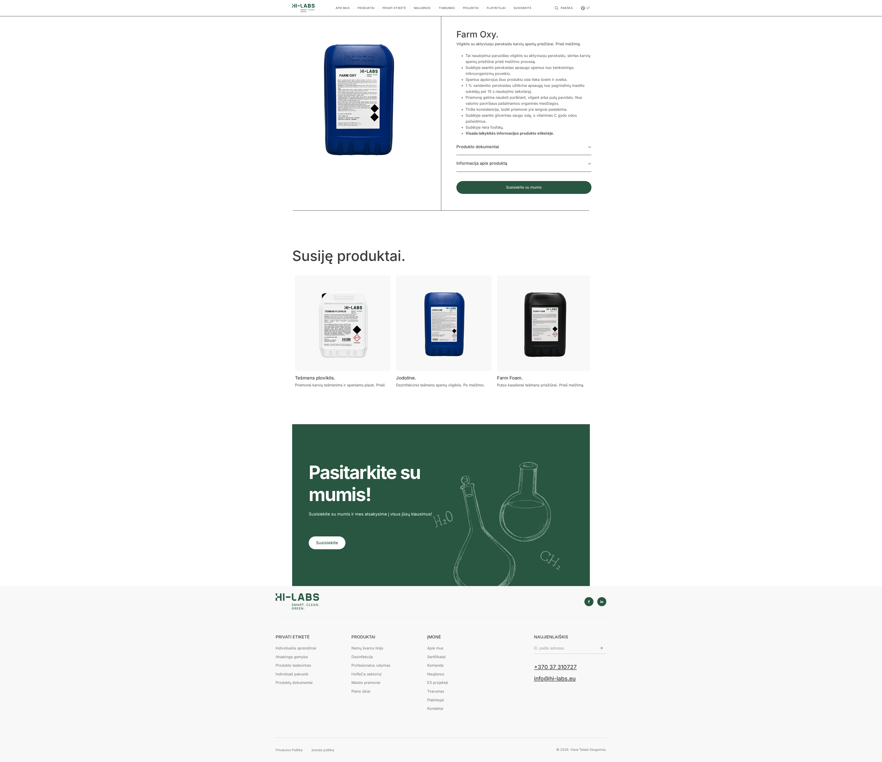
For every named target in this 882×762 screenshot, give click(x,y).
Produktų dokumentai (294, 682)
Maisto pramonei (365, 682)
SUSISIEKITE (522, 8)
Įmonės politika (323, 750)
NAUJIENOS (422, 8)
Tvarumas (435, 691)
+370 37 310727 (555, 667)
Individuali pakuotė (292, 674)
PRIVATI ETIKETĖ (394, 8)
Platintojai (435, 700)
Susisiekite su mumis (524, 187)
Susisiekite (327, 542)
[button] (343, 8)
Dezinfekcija (362, 656)
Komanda (435, 665)
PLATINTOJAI (496, 8)
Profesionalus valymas (370, 665)
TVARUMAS (447, 8)
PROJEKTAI (471, 8)
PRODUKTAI (366, 8)
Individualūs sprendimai (296, 648)
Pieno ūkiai (360, 691)
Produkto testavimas (293, 665)
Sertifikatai (436, 656)
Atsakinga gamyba (292, 656)
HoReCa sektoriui (366, 674)
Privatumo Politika (289, 750)
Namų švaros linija (367, 648)
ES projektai (437, 682)
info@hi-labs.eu (555, 678)
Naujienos (435, 674)
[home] (303, 8)
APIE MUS (343, 8)
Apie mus (435, 648)
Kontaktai (435, 708)
